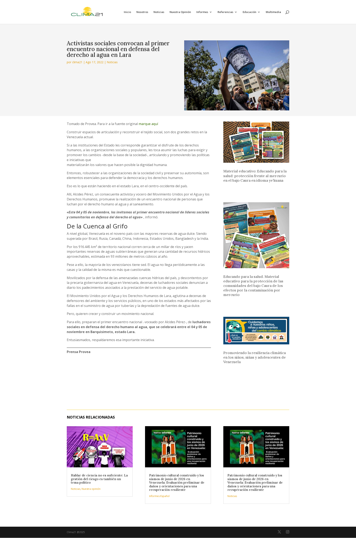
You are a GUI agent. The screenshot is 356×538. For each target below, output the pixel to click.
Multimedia (273, 12)
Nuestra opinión (91, 489)
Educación (249, 12)
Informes (202, 12)
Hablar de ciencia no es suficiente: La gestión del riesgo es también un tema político (99, 478)
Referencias (225, 12)
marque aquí (148, 124)
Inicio (127, 12)
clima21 (77, 62)
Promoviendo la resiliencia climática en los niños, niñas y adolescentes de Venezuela (254, 357)
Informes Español (159, 496)
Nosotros (142, 12)
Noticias (158, 12)
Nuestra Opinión (180, 12)
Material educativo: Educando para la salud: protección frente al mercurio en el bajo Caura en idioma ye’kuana (255, 175)
